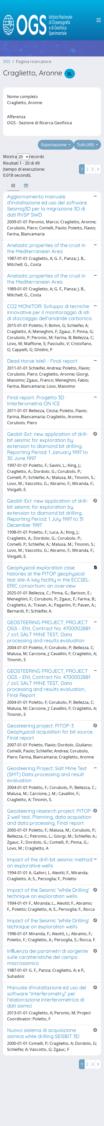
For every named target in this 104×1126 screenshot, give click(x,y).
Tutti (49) (86, 144)
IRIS (6, 61)
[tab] (13, 185)
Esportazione (54, 144)
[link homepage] (39, 20)
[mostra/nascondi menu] (98, 20)
